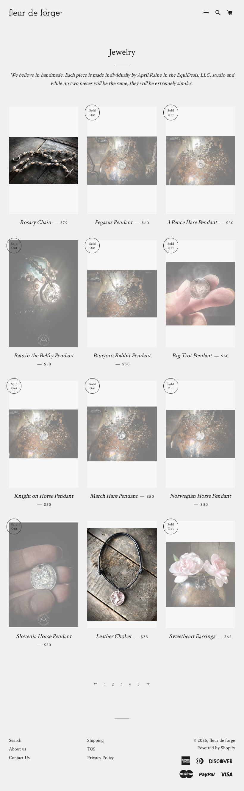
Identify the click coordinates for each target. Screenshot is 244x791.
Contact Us (19, 758)
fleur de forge (222, 740)
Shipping (95, 740)
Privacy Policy (100, 758)
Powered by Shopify (216, 748)
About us (17, 749)
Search (15, 740)
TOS (91, 749)
